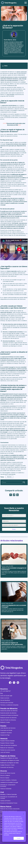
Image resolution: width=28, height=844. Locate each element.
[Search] (24, 482)
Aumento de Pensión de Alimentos (9, 715)
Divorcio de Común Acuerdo (7, 773)
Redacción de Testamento (7, 747)
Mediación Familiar (5, 722)
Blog (1, 693)
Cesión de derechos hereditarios (8, 745)
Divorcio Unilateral (5, 775)
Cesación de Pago (5, 735)
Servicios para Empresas (6, 702)
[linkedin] (18, 682)
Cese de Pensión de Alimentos (8, 720)
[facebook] (10, 682)
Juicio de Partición (5, 752)
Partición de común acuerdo (7, 750)
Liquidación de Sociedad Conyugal (9, 782)
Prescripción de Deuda (6, 730)
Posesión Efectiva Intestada (7, 740)
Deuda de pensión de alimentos (8, 713)
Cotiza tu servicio (4, 698)
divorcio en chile (12, 85)
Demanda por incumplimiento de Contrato (8, 797)
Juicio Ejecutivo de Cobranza (7, 728)
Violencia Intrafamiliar (5, 788)
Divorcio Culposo (4, 777)
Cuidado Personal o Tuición (7, 765)
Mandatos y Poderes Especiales (8, 794)
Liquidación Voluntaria (6, 732)
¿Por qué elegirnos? (5, 691)
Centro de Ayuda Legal (6, 695)
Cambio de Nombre (5, 800)
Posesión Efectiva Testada (7, 743)
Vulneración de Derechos (7, 767)
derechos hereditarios (19, 430)
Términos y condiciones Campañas (9, 705)
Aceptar (18, 838)
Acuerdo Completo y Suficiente (8, 780)
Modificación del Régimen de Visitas (9, 762)
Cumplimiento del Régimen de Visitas (9, 760)
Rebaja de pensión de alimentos (8, 717)
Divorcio (9, 477)
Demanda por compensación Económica (7, 785)
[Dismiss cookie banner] (23, 814)
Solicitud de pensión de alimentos (8, 710)
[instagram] (14, 682)
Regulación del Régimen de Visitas (9, 758)
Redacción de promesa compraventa (9, 808)
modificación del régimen (18, 174)
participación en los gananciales (16, 370)
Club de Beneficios (5, 700)
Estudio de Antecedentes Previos (8, 803)
